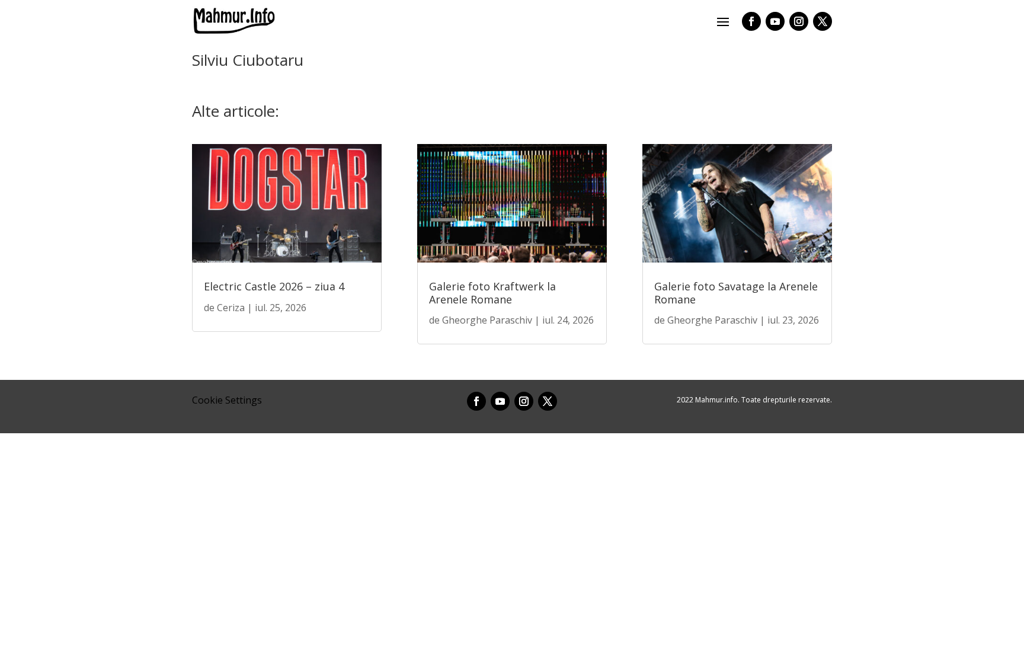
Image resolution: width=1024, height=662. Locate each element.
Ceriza (231, 307)
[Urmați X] (822, 21)
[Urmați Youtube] (775, 21)
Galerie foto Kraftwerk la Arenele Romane (492, 292)
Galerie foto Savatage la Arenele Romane (736, 292)
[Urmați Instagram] (798, 21)
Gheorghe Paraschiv (487, 320)
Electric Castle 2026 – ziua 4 (274, 286)
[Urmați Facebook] (751, 21)
